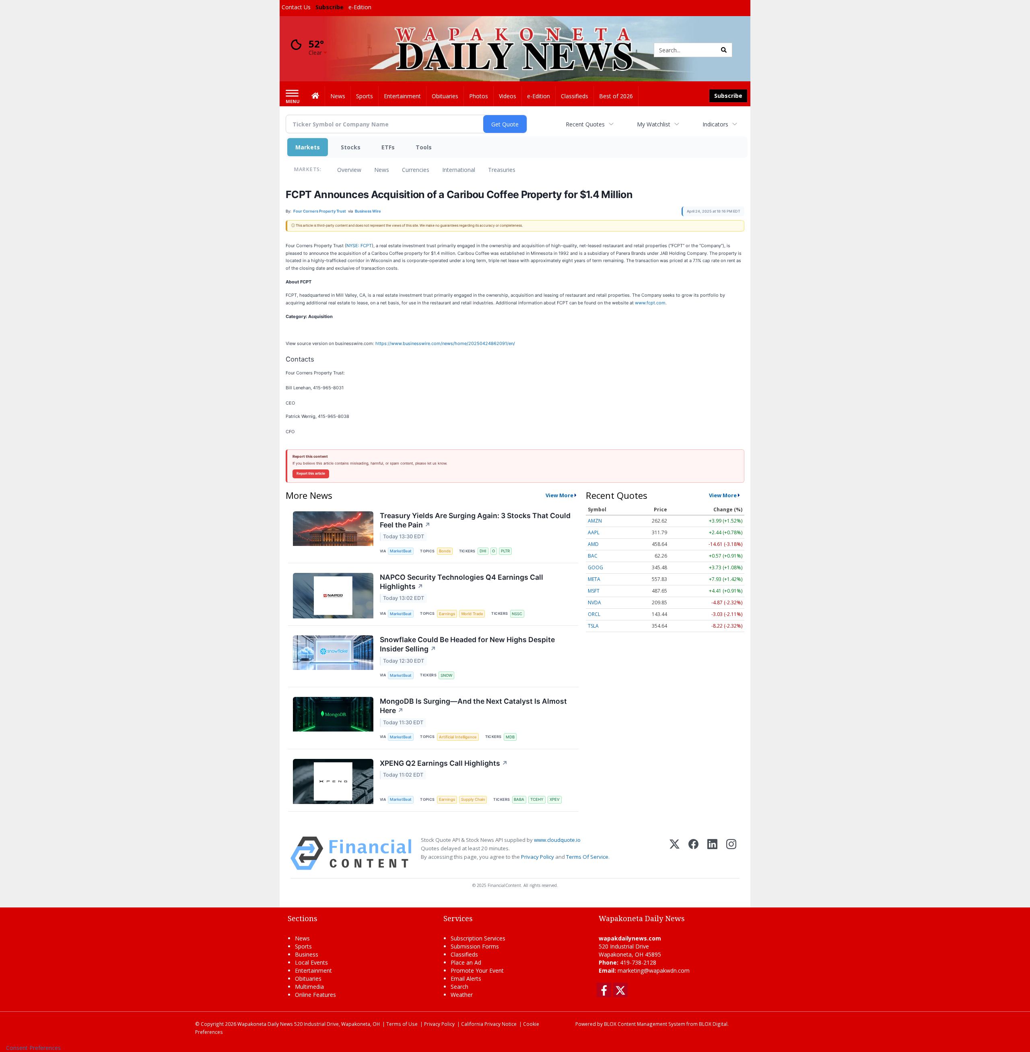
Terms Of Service (587, 856)
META (594, 579)
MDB (510, 737)
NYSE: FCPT (359, 245)
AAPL (593, 532)
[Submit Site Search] (724, 50)
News (381, 170)
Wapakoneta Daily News (265, 1024)
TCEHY (537, 799)
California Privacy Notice (489, 1024)
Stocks (350, 147)
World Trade (472, 614)
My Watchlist (653, 124)
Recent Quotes (585, 124)
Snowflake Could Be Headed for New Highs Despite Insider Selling (467, 644)
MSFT (593, 590)
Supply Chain (473, 799)
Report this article (311, 473)
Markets (307, 147)
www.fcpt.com (650, 303)
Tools (424, 147)
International (458, 170)
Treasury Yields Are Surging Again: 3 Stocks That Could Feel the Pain (475, 520)
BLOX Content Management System (644, 1024)
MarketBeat (401, 551)
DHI (483, 551)
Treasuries (501, 170)
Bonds (445, 551)
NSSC (517, 614)
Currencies (415, 170)
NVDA (594, 602)
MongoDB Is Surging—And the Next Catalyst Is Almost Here (473, 706)
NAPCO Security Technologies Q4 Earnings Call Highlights (461, 582)
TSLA (593, 625)
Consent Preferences (33, 1048)
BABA (519, 799)
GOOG (595, 567)
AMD (593, 544)
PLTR (505, 551)
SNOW (446, 675)
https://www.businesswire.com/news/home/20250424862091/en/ (445, 343)
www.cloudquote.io (557, 839)
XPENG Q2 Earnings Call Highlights (444, 763)
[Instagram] (731, 853)
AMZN (595, 520)
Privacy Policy (537, 856)
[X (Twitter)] (674, 853)
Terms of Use (402, 1024)
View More (559, 495)
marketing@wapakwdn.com (654, 970)
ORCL (594, 614)
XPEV (555, 799)
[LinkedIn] (712, 853)
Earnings (447, 614)
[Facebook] (693, 853)
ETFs (388, 147)
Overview (349, 170)
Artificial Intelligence (458, 737)
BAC (592, 555)
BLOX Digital (713, 1024)
